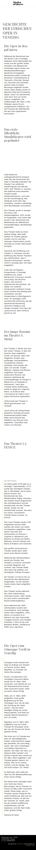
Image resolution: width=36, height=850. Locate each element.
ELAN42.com (30, 845)
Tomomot (20, 844)
